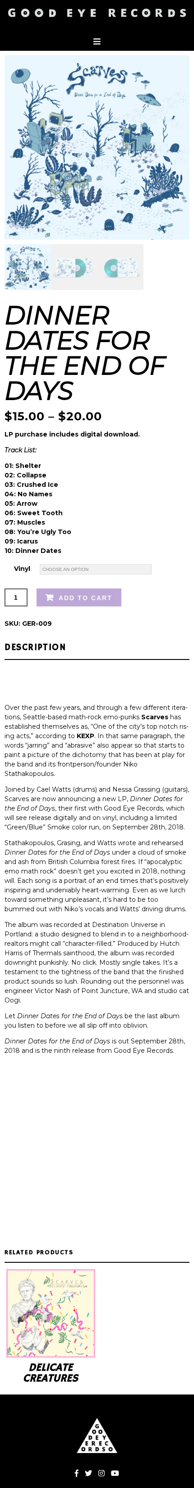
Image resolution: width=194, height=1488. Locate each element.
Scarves (154, 717)
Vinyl (22, 569)
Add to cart (85, 597)
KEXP (85, 736)
